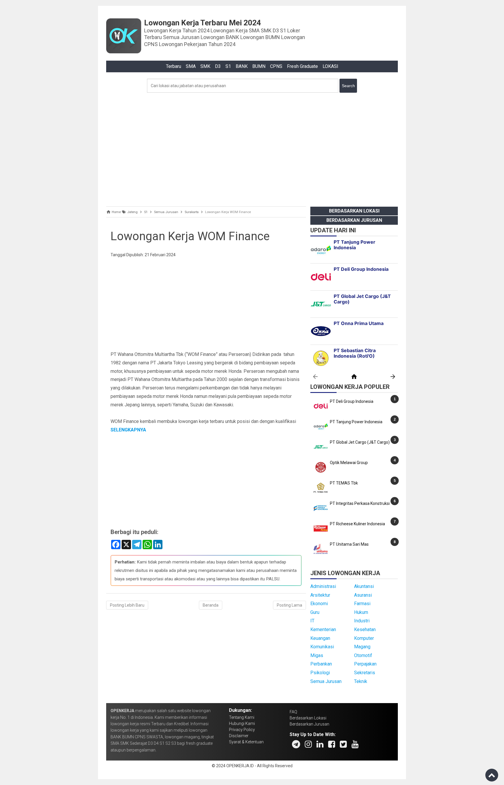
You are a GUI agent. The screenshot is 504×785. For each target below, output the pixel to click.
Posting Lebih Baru (127, 605)
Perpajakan (365, 664)
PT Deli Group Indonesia (351, 401)
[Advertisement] (252, 148)
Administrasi (323, 586)
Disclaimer (239, 735)
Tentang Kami (241, 717)
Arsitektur (320, 595)
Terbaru (173, 66)
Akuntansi (364, 586)
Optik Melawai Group (349, 462)
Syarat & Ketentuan (246, 742)
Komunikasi (322, 646)
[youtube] (355, 744)
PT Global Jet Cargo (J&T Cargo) (360, 442)
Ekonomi (319, 603)
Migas (316, 655)
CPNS (276, 66)
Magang (362, 646)
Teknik (360, 681)
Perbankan (321, 664)
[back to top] (491, 775)
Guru (314, 612)
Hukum (361, 612)
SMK (205, 66)
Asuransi (363, 595)
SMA (191, 66)
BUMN (258, 66)
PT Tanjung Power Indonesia (356, 421)
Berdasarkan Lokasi (354, 211)
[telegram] (296, 744)
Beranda (210, 605)
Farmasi (362, 603)
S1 (228, 66)
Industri (362, 621)
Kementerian (323, 629)
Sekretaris (364, 672)
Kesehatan (365, 629)
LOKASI (330, 66)
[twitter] (343, 744)
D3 (218, 66)
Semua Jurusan (326, 681)
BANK (242, 66)
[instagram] (308, 744)
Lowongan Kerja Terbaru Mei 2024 (202, 22)
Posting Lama (289, 605)
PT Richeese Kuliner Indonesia (357, 523)
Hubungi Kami (242, 723)
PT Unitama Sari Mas (349, 544)
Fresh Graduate (302, 66)
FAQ (293, 712)
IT (312, 621)
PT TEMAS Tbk (344, 483)
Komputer (364, 638)
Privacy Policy (242, 729)
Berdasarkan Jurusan (354, 220)
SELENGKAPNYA (128, 430)
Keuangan (320, 638)
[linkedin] (320, 744)
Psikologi (320, 672)
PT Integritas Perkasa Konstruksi (360, 503)
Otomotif (363, 655)
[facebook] (331, 744)
